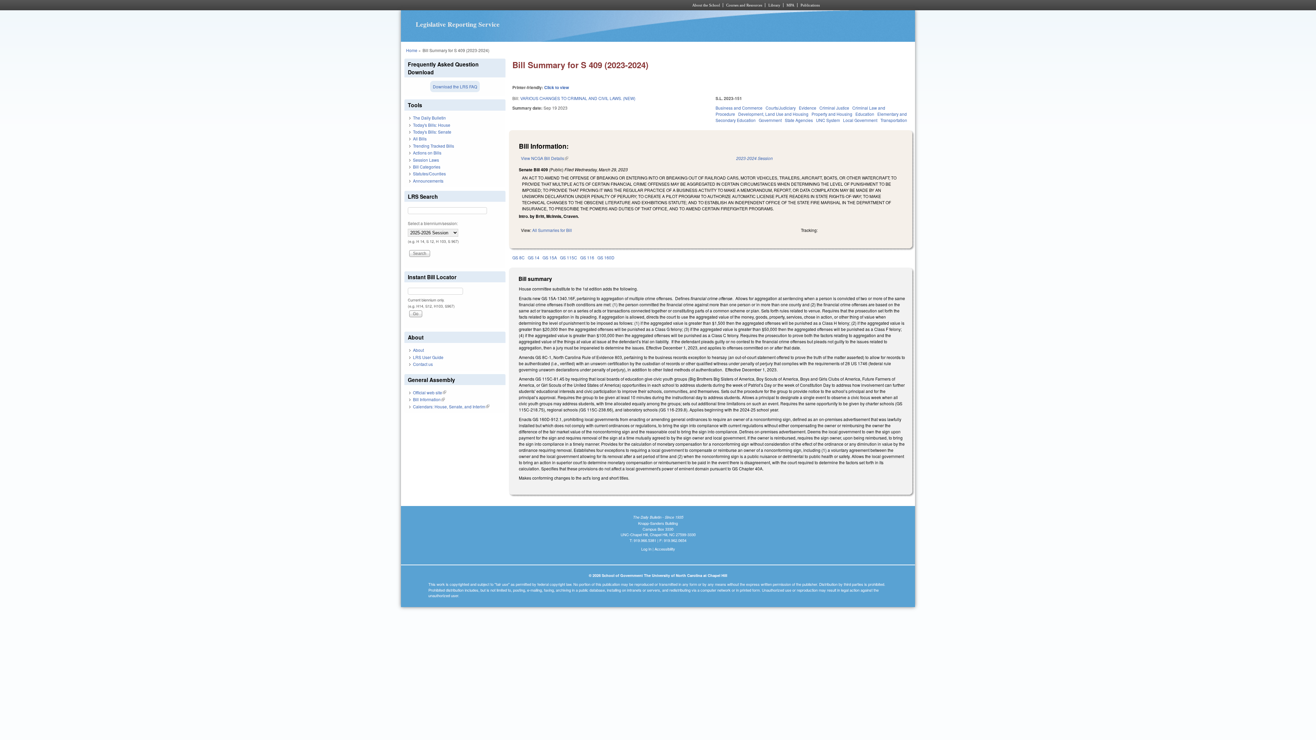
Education (864, 114)
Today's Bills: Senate (432, 132)
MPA (790, 5)
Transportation (893, 120)
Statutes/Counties (429, 173)
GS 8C (518, 257)
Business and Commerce (739, 108)
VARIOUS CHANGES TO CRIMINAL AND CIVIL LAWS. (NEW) (577, 98)
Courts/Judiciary (781, 108)
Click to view (556, 87)
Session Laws (426, 160)
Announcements (428, 181)
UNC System (828, 120)
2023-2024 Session (754, 158)
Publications (810, 5)
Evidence (807, 108)
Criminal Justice (834, 108)
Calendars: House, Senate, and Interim (451, 406)
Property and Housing (832, 114)
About (418, 350)
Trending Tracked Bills (433, 146)
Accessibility (665, 549)
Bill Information (429, 399)
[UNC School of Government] (567, 5)
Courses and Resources (744, 5)
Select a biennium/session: (433, 223)
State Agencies (799, 120)
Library (774, 5)
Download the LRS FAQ (455, 86)
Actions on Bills (427, 153)
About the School (706, 5)
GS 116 (587, 257)
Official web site (429, 392)
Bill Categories (426, 167)
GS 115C (568, 257)
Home (411, 50)
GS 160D (605, 257)
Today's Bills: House (431, 125)
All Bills (420, 138)
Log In (646, 549)
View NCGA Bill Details (544, 158)
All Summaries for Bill (552, 230)
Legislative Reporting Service (458, 24)
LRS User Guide (428, 357)
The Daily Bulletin (429, 118)
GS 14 (533, 257)
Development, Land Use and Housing (773, 114)
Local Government (860, 120)
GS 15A (550, 257)
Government (770, 120)
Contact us (423, 364)
